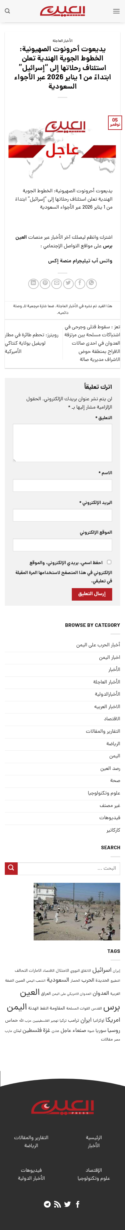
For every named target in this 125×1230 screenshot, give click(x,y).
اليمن (17, 1008)
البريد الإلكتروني (95, 503)
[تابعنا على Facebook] (77, 1205)
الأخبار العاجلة (62, 41)
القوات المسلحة (78, 1009)
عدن (55, 1031)
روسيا (113, 1030)
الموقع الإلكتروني (96, 532)
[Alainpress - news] (62, 11)
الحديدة (102, 981)
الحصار (75, 981)
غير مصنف (110, 806)
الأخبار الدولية (31, 1179)
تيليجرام (81, 261)
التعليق (103, 418)
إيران (116, 971)
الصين (20, 981)
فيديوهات (109, 818)
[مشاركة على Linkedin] (33, 284)
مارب (8, 1031)
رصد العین (110, 769)
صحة (115, 781)
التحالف (21, 971)
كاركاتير (113, 831)
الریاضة (113, 744)
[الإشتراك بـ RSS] (57, 1205)
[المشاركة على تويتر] (68, 284)
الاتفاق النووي (80, 971)
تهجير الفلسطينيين (45, 1021)
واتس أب (102, 261)
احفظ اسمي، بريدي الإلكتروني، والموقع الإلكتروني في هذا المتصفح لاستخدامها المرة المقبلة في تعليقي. (63, 572)
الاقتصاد (112, 719)
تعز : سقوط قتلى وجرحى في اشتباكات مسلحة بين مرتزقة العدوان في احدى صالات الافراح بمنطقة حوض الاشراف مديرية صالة (92, 343)
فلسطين (32, 1030)
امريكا (112, 1021)
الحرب (87, 981)
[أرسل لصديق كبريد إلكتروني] (56, 284)
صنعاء (79, 1030)
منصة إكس (59, 261)
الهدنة (33, 1008)
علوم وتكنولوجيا (104, 793)
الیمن (114, 756)
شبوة (91, 1031)
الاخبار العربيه (107, 707)
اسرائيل (102, 971)
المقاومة (57, 1008)
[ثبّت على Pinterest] (45, 284)
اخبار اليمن (109, 658)
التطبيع (115, 981)
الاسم (105, 473)
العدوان (101, 993)
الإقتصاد (94, 1171)
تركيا (63, 1021)
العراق (46, 994)
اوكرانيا (98, 1021)
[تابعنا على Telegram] (47, 1205)
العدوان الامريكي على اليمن (71, 994)
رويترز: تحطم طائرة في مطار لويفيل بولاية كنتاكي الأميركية (31, 343)
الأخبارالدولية (107, 695)
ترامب (73, 1020)
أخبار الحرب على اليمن (98, 645)
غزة (46, 1030)
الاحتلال (62, 971)
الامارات (35, 971)
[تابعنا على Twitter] (67, 1205)
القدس (96, 1009)
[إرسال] (11, 868)
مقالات (107, 1039)
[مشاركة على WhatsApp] (91, 284)
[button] (116, 11)
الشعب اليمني (36, 981)
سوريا (101, 1031)
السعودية (58, 980)
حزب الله (25, 1021)
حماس (11, 1021)
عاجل (66, 1031)
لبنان (17, 1031)
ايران (86, 1020)
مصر (117, 1039)
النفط (44, 1008)
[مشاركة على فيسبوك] (80, 284)
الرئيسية (94, 1138)
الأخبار (114, 670)
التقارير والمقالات (103, 732)
